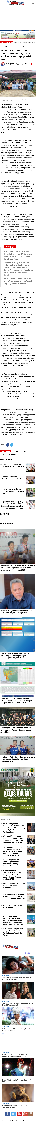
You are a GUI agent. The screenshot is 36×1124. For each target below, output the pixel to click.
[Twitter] (12, 445)
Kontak (21, 1121)
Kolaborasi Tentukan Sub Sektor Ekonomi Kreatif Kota (12, 478)
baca (28, 64)
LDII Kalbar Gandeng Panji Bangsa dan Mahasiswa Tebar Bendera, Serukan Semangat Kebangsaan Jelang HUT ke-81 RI (13, 851)
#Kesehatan (25, 451)
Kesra (18, 46)
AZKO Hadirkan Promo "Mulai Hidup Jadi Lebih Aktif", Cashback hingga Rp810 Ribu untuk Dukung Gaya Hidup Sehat (18, 255)
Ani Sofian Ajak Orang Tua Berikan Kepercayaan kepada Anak (12, 466)
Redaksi (5, 1121)
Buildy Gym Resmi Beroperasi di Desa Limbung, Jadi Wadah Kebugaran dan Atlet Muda (15, 730)
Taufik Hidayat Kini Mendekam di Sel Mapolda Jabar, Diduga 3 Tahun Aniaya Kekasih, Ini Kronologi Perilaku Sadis (14, 828)
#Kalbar (15, 451)
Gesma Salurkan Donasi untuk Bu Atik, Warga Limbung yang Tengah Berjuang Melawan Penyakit (18, 281)
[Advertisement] (18, 15)
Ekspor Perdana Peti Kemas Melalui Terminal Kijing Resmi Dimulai (14, 885)
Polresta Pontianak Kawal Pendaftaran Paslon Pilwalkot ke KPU (12, 491)
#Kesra (4, 454)
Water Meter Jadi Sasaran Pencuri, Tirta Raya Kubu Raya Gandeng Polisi (17, 611)
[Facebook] (8, 445)
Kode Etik (13, 1121)
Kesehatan (13, 46)
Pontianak (24, 46)
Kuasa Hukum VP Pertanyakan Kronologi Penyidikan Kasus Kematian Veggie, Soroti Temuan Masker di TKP (14, 875)
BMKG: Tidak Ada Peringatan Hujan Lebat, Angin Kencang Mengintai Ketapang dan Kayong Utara (15, 655)
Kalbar (7, 46)
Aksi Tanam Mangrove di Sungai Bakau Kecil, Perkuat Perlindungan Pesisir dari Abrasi (14, 932)
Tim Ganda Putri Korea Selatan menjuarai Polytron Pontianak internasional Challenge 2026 (17, 759)
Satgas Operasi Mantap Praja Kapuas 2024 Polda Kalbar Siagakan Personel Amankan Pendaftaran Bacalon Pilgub (12, 504)
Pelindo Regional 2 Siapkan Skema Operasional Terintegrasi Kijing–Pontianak (13, 862)
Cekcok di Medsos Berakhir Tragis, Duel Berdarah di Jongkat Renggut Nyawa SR (14, 896)
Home (2, 46)
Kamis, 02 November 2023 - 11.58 (14, 65)
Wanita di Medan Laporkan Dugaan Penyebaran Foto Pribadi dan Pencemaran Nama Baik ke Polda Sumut (14, 839)
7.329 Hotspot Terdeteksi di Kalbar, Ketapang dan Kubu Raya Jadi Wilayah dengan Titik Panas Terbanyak (16, 700)
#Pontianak (13, 454)
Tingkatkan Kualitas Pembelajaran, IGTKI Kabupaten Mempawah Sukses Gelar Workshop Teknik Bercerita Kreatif (13, 920)
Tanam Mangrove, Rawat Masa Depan (13, 906)
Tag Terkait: (6, 451)
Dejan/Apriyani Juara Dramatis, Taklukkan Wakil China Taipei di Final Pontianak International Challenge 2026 (18, 567)
